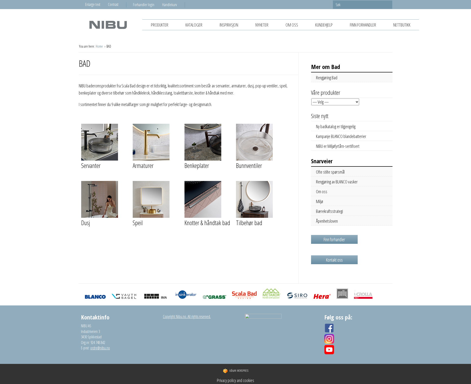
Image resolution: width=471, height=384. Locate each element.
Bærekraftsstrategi (329, 211)
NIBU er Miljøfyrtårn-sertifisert (337, 146)
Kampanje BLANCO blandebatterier (341, 136)
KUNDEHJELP (324, 25)
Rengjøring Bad (326, 78)
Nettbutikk (401, 25)
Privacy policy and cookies (235, 380)
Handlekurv (169, 4)
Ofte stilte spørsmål (330, 172)
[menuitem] (147, 4)
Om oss (292, 25)
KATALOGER (193, 25)
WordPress (239, 371)
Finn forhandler (363, 25)
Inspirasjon (229, 25)
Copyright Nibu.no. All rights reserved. (187, 316)
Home (100, 46)
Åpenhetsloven (327, 221)
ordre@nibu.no (100, 348)
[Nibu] (107, 24)
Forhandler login (143, 4)
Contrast (113, 4)
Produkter (159, 25)
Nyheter (261, 25)
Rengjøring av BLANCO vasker (337, 182)
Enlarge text (92, 4)
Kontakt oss (334, 260)
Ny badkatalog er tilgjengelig (335, 126)
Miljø (319, 201)
